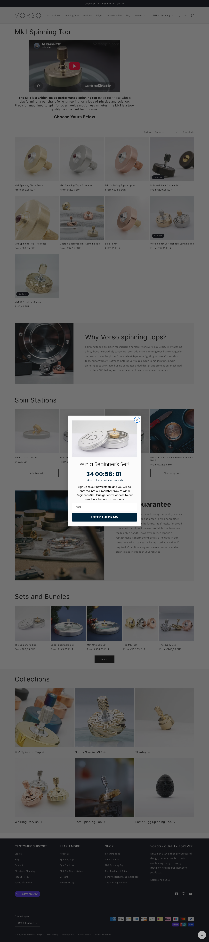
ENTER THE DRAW (104, 517)
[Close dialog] (137, 420)
